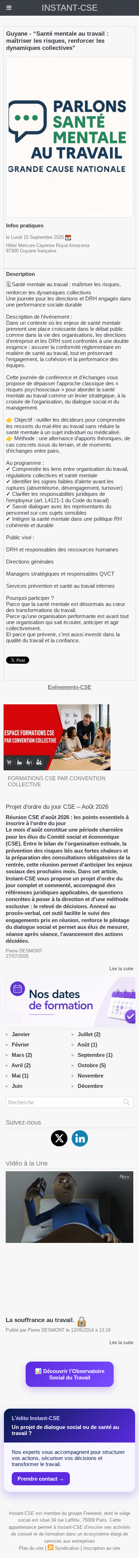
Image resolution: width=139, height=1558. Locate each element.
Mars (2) (22, 1055)
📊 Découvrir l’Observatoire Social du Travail (69, 1374)
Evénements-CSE (69, 687)
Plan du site (31, 1548)
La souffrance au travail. (41, 1320)
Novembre (90, 1076)
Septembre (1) (95, 1055)
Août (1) (87, 1045)
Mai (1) (20, 1076)
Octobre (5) (92, 1065)
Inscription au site (101, 1548)
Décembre (90, 1086)
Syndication (67, 1548)
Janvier (21, 1034)
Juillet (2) (89, 1034)
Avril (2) (21, 1065)
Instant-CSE (70, 7)
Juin (17, 1086)
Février (20, 1045)
